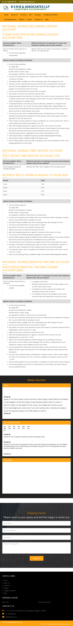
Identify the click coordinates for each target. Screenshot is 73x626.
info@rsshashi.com (28, 2)
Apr (19, 426)
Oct (19, 428)
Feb (9, 426)
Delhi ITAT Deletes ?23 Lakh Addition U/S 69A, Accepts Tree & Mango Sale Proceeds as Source (33, 404)
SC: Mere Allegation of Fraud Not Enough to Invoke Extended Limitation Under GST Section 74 (33, 401)
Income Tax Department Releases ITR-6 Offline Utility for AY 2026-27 (25, 410)
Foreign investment (10, 591)
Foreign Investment (51, 15)
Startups (38, 15)
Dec (28, 428)
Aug (9, 428)
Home (6, 15)
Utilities (21, 19)
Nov (23, 428)
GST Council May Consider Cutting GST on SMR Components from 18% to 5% (28, 415)
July (5, 428)
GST (30, 15)
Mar (14, 426)
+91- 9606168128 (10, 2)
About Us (14, 15)
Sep (14, 428)
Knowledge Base (10, 19)
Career (29, 19)
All (4, 430)
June (28, 426)
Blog (46, 19)
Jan (5, 426)
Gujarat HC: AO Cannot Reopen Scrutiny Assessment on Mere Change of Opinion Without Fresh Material (36, 398)
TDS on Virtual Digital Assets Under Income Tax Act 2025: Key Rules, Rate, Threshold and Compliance (35, 407)
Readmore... (8, 454)
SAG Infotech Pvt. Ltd (15, 622)
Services (23, 15)
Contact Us (39, 19)
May (23, 426)
